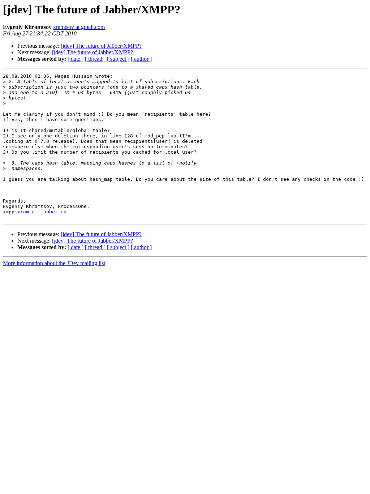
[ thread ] (95, 59)
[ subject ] (118, 59)
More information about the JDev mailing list (54, 263)
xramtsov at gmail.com (79, 27)
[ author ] (141, 59)
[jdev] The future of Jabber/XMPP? (101, 46)
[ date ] (75, 59)
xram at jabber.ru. (43, 211)
